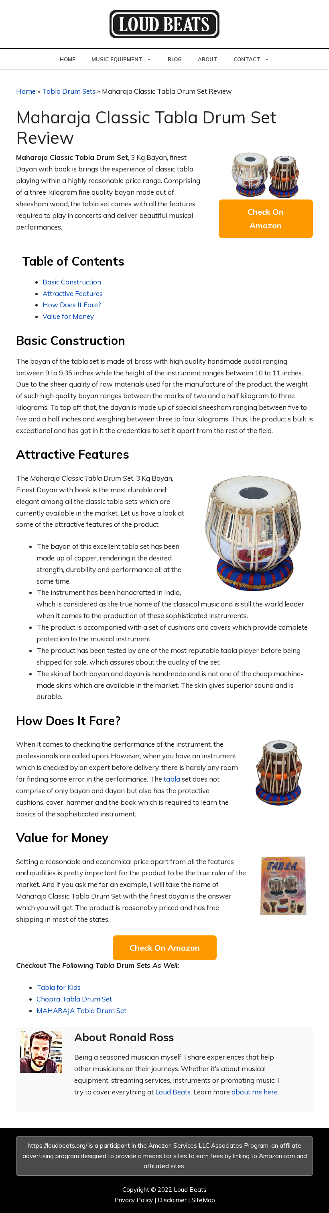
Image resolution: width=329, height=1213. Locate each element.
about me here (255, 1092)
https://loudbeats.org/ (57, 1145)
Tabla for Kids (59, 987)
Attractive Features (73, 293)
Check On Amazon (266, 218)
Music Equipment (116, 59)
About (207, 59)
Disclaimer (172, 1200)
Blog (175, 59)
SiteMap (203, 1200)
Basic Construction (72, 282)
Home (67, 59)
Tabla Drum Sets (68, 91)
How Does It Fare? (72, 304)
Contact (247, 59)
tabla (172, 779)
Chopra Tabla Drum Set (74, 999)
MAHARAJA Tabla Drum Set (81, 1010)
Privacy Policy (133, 1200)
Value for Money (68, 316)
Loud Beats (173, 1092)
